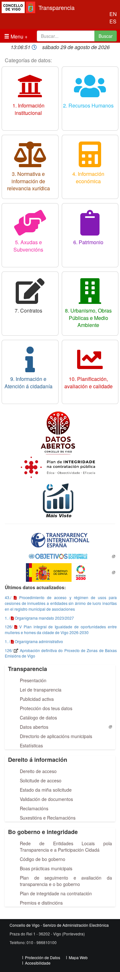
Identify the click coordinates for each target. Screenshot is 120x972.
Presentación (33, 680)
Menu (16, 36)
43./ (8, 597)
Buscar (106, 36)
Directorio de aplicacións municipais (56, 736)
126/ (8, 626)
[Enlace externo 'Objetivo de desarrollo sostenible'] (60, 556)
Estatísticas (31, 745)
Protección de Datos (42, 957)
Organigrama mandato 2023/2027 (44, 618)
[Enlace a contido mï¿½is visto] (60, 497)
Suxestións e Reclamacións (48, 817)
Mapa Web (78, 957)
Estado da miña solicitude (46, 790)
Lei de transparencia (40, 689)
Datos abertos (34, 727)
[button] (60, 540)
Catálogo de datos (38, 717)
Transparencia (56, 7)
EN (111, 14)
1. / (7, 618)
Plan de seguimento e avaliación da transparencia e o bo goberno (66, 880)
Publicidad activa (37, 699)
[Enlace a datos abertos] (60, 430)
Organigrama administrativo (39, 641)
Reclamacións (34, 808)
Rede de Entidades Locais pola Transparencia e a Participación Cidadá (66, 846)
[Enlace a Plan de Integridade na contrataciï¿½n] (60, 466)
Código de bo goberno (42, 859)
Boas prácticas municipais (46, 868)
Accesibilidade (38, 963)
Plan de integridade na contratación (56, 893)
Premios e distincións (41, 902)
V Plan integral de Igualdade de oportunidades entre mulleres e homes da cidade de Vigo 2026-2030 (61, 629)
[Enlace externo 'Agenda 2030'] (60, 572)
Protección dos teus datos (46, 708)
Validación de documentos (46, 799)
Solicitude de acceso (40, 780)
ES (111, 21)
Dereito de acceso (38, 771)
